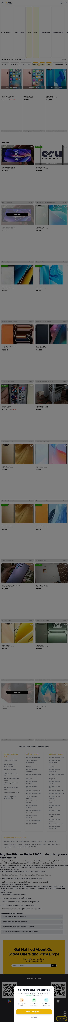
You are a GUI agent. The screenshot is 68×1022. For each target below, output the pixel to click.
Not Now (34, 1017)
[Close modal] (51, 988)
